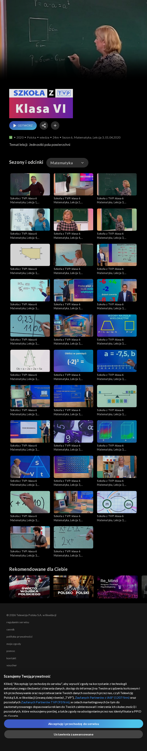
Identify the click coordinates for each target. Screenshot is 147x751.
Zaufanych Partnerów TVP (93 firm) (45, 702)
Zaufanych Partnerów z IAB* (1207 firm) (102, 697)
